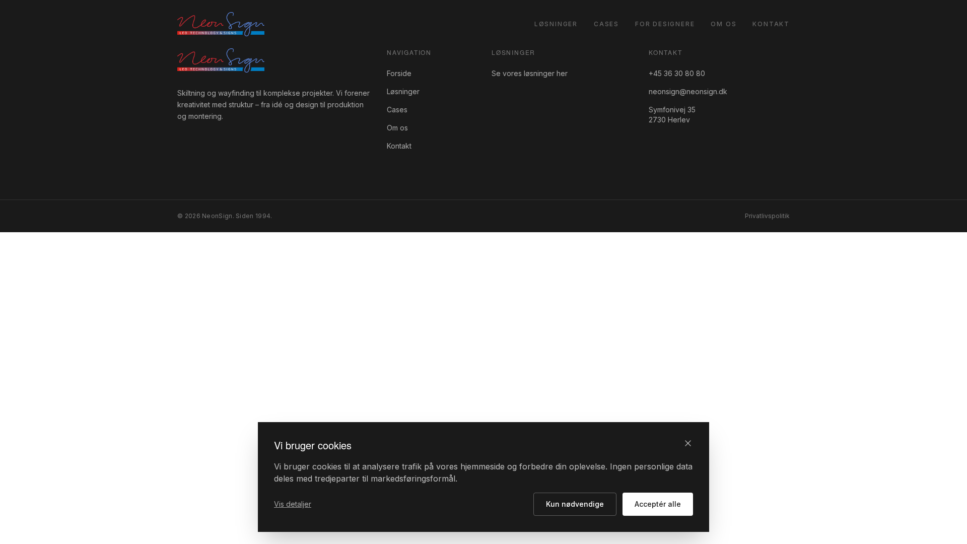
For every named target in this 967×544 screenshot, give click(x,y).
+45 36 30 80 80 (677, 73)
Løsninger (556, 24)
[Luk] (688, 443)
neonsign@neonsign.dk (688, 91)
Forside (399, 73)
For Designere (665, 24)
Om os (723, 24)
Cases (606, 24)
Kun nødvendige (575, 504)
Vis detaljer (292, 504)
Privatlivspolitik (767, 216)
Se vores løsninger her (530, 73)
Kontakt (771, 24)
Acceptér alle (658, 504)
